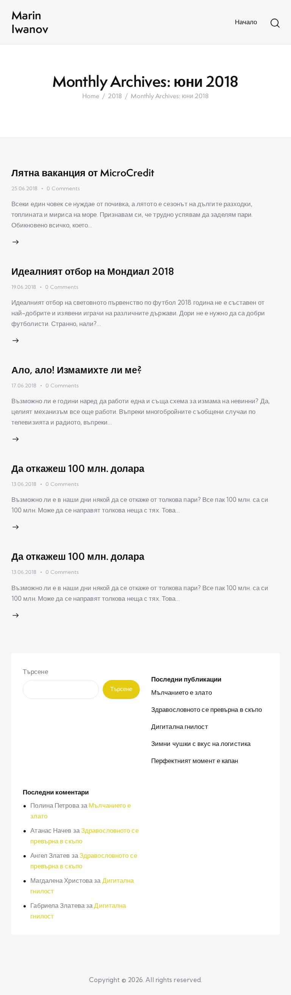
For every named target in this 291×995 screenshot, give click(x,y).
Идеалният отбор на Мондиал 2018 (92, 271)
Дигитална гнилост (179, 726)
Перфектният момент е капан (194, 761)
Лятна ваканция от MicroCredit (82, 172)
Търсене (35, 671)
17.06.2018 (23, 385)
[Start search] (275, 23)
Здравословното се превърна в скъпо (206, 709)
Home (90, 96)
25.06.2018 (24, 188)
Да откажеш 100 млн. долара (77, 468)
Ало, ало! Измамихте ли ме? (76, 369)
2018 (115, 96)
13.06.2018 (23, 484)
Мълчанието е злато (181, 692)
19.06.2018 (23, 287)
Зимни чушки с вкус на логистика (200, 743)
